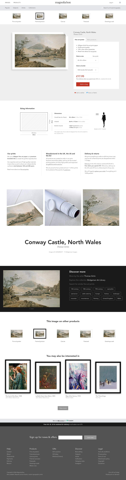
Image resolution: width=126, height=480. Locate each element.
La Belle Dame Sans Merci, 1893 (45, 396)
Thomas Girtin (77, 34)
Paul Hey (98, 397)
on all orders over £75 (63, 424)
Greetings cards (34, 463)
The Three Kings (101, 396)
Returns (9, 463)
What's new (33, 466)
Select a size (87, 56)
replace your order (100, 171)
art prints (93, 51)
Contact (9, 452)
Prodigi (117, 472)
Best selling (78, 452)
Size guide (95, 56)
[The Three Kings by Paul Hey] (108, 378)
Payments (10, 459)
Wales (119, 298)
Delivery (87, 164)
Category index (80, 461)
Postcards (32, 461)
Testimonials (10, 456)
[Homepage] (63, 3)
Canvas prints (34, 456)
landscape (116, 294)
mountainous (85, 298)
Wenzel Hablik (69, 397)
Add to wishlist (80, 93)
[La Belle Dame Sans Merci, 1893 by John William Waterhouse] (48, 378)
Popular (7, 8)
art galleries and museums (54, 164)
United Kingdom (108, 298)
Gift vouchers (56, 452)
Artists (23, 8)
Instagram (78, 463)
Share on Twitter (92, 93)
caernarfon (110, 289)
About (9, 454)
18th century (87, 289)
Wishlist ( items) (57, 456)
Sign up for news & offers (43, 437)
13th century (75, 289)
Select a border (80, 66)
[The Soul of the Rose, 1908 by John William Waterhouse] (18, 377)
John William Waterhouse (12, 397)
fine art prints (24, 169)
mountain (74, 298)
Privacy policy (102, 454)
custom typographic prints (35, 474)
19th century (99, 289)
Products (17, 2)
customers (67, 170)
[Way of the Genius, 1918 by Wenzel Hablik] (78, 377)
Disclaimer (101, 463)
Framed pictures (35, 454)
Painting (95, 298)
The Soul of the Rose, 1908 (14, 396)
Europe (97, 294)
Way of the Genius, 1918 (73, 396)
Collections (32, 8)
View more (63, 408)
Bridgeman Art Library (96, 280)
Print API (111, 472)
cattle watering (86, 294)
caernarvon (74, 294)
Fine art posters (34, 452)
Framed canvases (35, 459)
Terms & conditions (104, 452)
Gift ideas (55, 454)
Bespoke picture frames (21, 474)
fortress (106, 294)
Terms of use (102, 456)
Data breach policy (104, 459)
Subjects (15, 8)
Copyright (101, 461)
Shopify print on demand (112, 474)
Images (7, 2)
